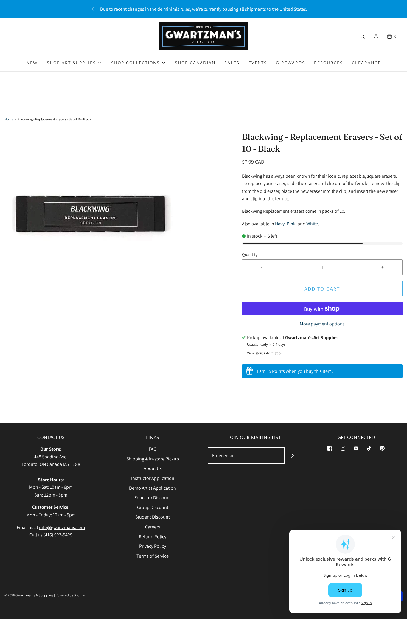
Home (8, 119)
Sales (232, 63)
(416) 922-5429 (58, 535)
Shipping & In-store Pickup (152, 459)
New (32, 63)
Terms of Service (152, 556)
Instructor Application (152, 478)
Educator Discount (152, 497)
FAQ (153, 449)
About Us (153, 468)
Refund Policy (152, 536)
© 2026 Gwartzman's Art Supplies (28, 595)
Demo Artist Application (152, 488)
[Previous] (92, 8)
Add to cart (322, 288)
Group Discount (152, 507)
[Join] (293, 455)
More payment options (322, 324)
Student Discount (152, 517)
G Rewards (290, 63)
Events (257, 63)
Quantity (250, 254)
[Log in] (376, 36)
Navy (280, 224)
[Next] (314, 8)
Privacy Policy (152, 546)
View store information (265, 353)
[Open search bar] (362, 36)
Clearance (366, 63)
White (312, 224)
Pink (291, 224)
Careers (152, 527)
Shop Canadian (195, 63)
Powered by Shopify (70, 595)
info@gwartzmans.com (62, 527)
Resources (328, 63)
